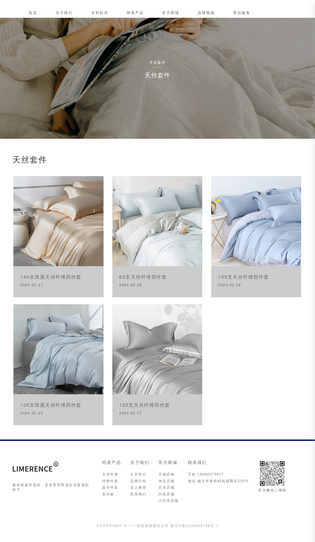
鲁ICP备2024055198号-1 (194, 525)
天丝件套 (110, 474)
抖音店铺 (166, 493)
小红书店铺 (168, 500)
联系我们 (138, 493)
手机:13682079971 (206, 474)
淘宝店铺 (166, 480)
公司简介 (138, 474)
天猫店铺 (166, 474)
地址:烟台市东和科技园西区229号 (218, 480)
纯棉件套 (110, 480)
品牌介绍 (138, 480)
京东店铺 (166, 487)
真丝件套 (110, 487)
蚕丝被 (108, 493)
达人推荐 (138, 487)
